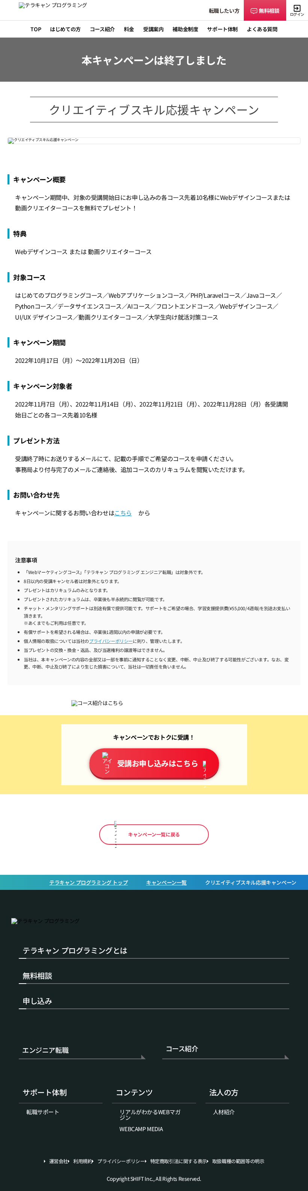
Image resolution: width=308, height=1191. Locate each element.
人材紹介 (224, 1112)
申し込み (37, 1000)
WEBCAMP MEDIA (141, 1129)
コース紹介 (182, 1049)
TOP (35, 29)
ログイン (297, 14)
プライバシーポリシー (111, 641)
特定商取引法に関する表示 (178, 1161)
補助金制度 (185, 29)
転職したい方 (224, 10)
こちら (123, 512)
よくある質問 (262, 29)
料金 (129, 29)
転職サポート (42, 1112)
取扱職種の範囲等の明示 (238, 1161)
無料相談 (269, 10)
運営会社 (58, 1161)
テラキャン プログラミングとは (75, 950)
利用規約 (82, 1161)
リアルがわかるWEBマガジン (149, 1114)
